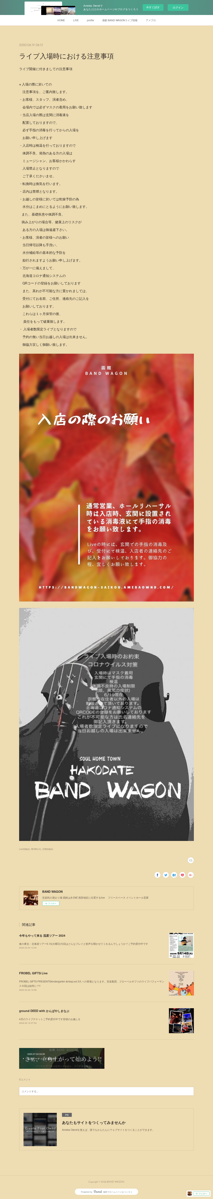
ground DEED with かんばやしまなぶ (44, 1011)
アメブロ (151, 20)
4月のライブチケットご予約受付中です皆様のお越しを (49, 1019)
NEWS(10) (36, 849)
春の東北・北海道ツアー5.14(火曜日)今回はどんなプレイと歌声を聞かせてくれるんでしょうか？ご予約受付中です (83, 943)
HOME (61, 20)
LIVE (76, 20)
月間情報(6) (47, 849)
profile (90, 20)
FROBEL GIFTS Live (33, 973)
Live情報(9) (24, 849)
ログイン (178, 7)
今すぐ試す (153, 7)
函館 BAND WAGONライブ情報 (119, 20)
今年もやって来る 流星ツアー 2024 (42, 935)
